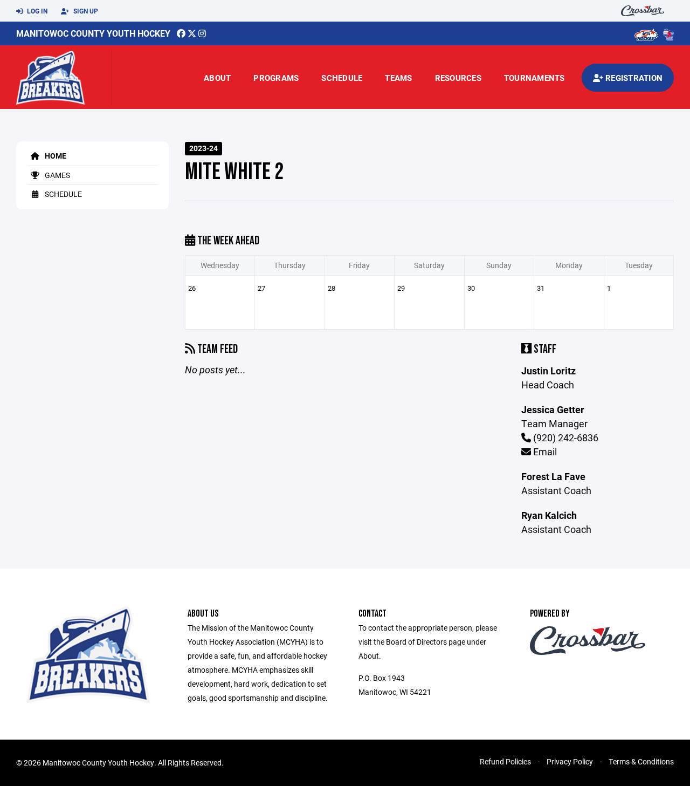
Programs (276, 77)
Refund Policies (505, 761)
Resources (458, 77)
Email (544, 451)
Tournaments (534, 77)
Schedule (341, 77)
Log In (36, 10)
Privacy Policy (570, 761)
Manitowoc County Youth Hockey (93, 33)
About (217, 77)
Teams (398, 77)
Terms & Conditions (641, 761)
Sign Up (85, 10)
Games (56, 175)
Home (54, 156)
